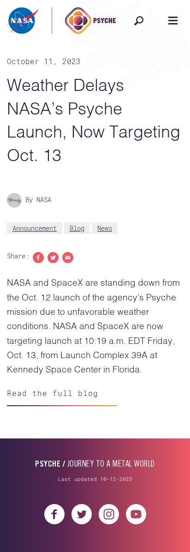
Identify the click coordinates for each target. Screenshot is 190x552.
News (104, 228)
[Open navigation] (173, 21)
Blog (77, 228)
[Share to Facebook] (38, 256)
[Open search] (139, 21)
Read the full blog (52, 393)
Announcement (34, 228)
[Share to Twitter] (53, 256)
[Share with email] (67, 256)
